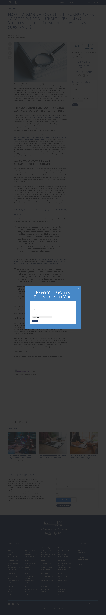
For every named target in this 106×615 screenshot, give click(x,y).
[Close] (78, 288)
